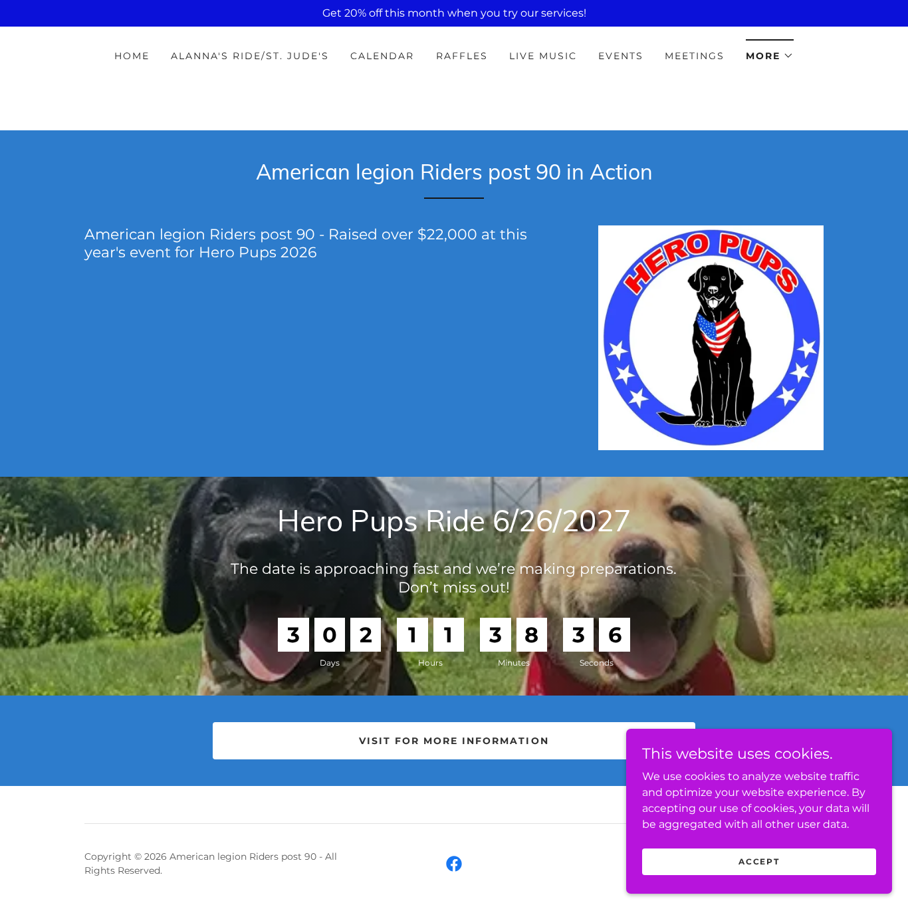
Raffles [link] (462, 56)
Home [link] (132, 56)
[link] (454, 863)
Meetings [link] (695, 56)
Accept (758, 861)
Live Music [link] (543, 56)
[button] (770, 51)
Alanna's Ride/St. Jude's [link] (250, 56)
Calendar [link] (382, 56)
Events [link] (620, 56)
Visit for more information (453, 741)
